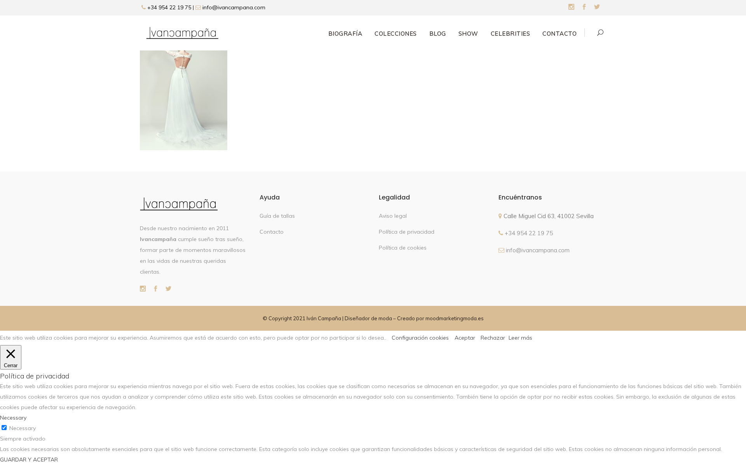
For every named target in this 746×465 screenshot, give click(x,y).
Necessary (22, 428)
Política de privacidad (406, 231)
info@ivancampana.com (233, 7)
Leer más (520, 337)
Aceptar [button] (465, 337)
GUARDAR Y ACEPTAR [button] (29, 459)
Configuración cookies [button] (420, 337)
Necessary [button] (13, 417)
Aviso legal (393, 215)
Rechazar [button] (493, 337)
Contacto (272, 231)
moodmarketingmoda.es (454, 318)
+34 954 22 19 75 (168, 7)
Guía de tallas (277, 215)
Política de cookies (403, 247)
